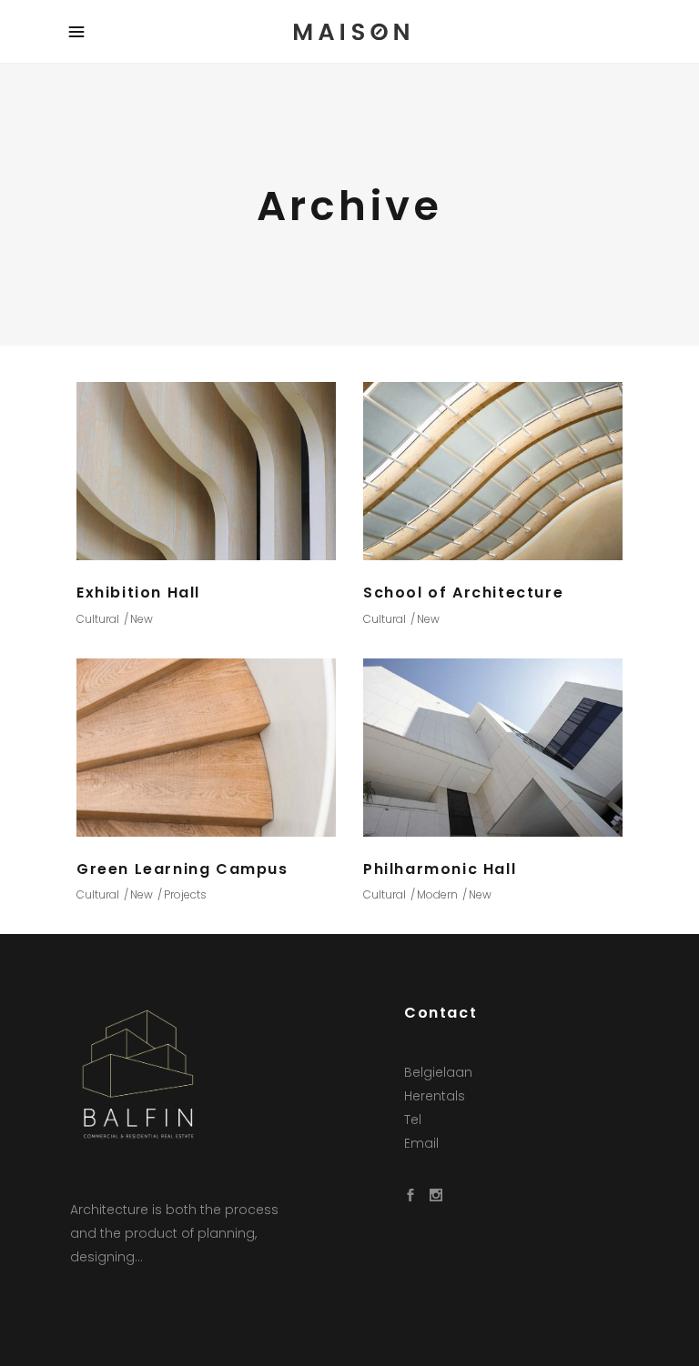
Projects (185, 894)
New (141, 619)
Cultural (97, 619)
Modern (437, 894)
